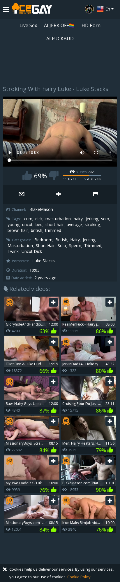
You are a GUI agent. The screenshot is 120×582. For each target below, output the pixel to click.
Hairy (75, 240)
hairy (78, 219)
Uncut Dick (32, 251)
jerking (92, 219)
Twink (13, 251)
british (36, 230)
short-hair (54, 225)
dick (39, 219)
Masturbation (20, 246)
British (61, 240)
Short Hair (45, 246)
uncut (27, 225)
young (13, 225)
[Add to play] (58, 194)
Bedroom (43, 240)
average (74, 225)
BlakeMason (41, 209)
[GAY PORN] (89, 9)
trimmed (53, 230)
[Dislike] (54, 175)
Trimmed (92, 246)
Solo (62, 246)
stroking (92, 225)
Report (95, 194)
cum (28, 219)
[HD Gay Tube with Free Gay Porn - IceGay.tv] (32, 9)
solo (105, 219)
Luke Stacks (43, 261)
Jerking (89, 240)
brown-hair (18, 230)
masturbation (58, 219)
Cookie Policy (79, 576)
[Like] (27, 175)
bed (39, 225)
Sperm (75, 246)
